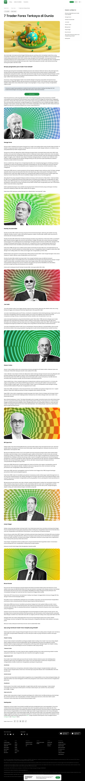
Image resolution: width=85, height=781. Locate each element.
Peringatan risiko (7, 772)
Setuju (57, 777)
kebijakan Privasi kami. (43, 778)
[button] (72, 10)
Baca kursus (31, 94)
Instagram (6, 717)
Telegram (14, 717)
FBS (28, 715)
